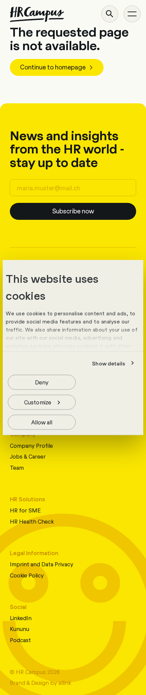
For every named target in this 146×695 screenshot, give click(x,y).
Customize (37, 401)
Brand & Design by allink (40, 682)
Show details (108, 363)
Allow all (42, 421)
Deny (42, 381)
